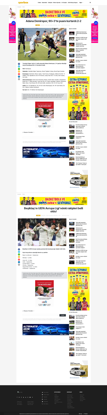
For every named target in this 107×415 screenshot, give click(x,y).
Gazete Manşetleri (70, 407)
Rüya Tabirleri (82, 399)
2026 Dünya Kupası (73, 2)
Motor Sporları (57, 2)
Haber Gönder (30, 404)
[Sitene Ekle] (33, 397)
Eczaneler (69, 399)
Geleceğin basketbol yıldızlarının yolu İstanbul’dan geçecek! (81, 72)
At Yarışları (64, 2)
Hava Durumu (70, 394)
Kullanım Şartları (30, 401)
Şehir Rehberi (70, 406)
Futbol (39, 2)
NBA (55, 403)
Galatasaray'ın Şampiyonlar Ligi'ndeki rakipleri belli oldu (81, 45)
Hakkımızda (19, 401)
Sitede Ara (82, 394)
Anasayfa (19, 6)
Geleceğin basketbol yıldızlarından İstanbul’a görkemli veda (81, 56)
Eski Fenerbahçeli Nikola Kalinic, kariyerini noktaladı (81, 50)
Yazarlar (45, 396)
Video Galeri (46, 394)
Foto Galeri (46, 392)
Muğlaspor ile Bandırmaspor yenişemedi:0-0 (79, 132)
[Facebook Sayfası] (17, 397)
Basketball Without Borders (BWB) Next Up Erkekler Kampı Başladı (81, 159)
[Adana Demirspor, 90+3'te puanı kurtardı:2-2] (42, 44)
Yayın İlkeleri (19, 403)
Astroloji (81, 400)
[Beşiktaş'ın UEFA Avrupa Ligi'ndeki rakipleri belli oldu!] (42, 232)
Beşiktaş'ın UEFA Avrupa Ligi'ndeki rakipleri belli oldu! (81, 39)
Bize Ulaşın (45, 403)
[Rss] (28, 397)
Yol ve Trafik (69, 396)
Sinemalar (69, 403)
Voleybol (50, 2)
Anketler (81, 396)
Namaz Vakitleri (70, 397)
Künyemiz (46, 401)
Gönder (62, 315)
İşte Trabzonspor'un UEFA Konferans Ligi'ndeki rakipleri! (80, 66)
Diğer (80, 2)
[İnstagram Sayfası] (22, 397)
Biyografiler (82, 397)
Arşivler (45, 399)
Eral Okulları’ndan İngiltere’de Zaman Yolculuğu (80, 153)
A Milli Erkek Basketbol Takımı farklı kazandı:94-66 (81, 33)
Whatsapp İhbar (30, 403)
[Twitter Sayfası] (20, 397)
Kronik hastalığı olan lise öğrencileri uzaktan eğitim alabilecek (81, 126)
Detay (81, 413)
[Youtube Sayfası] (24, 397)
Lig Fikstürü (69, 400)
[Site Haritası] (31, 397)
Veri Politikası (19, 404)
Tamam (86, 413)
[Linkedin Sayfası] (26, 397)
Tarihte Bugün (70, 402)
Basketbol (44, 2)
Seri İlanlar (69, 404)
